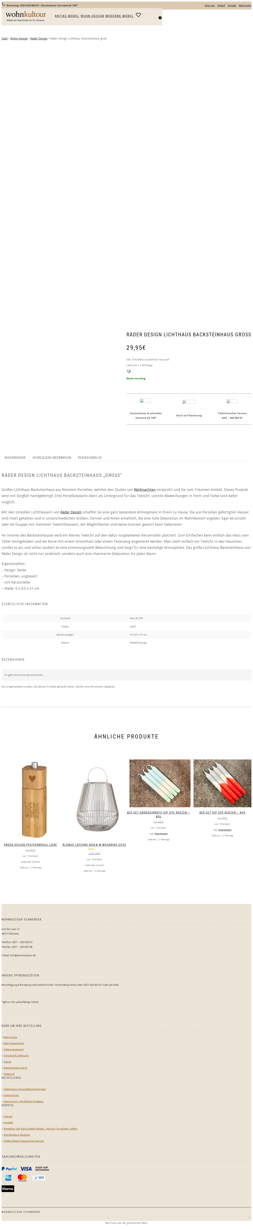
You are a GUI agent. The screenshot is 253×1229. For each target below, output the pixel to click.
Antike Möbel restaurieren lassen (24, 1141)
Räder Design (38, 38)
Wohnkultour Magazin (17, 1135)
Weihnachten (145, 489)
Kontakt (232, 5)
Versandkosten (161, 833)
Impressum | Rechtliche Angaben (23, 1101)
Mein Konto (245, 5)
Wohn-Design (92, 16)
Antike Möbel (67, 16)
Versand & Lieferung (16, 1055)
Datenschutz (11, 1095)
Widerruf (9, 1074)
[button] (128, 371)
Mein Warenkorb (14, 1043)
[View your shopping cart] (161, 21)
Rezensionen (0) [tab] (90, 457)
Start (5, 38)
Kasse (7, 1061)
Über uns (210, 5)
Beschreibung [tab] (15, 457)
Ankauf (221, 5)
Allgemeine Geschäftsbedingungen (25, 1089)
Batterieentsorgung (15, 1068)
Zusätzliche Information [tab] (52, 457)
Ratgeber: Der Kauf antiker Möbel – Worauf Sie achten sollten (40, 1128)
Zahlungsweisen (14, 1049)
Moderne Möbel (120, 16)
